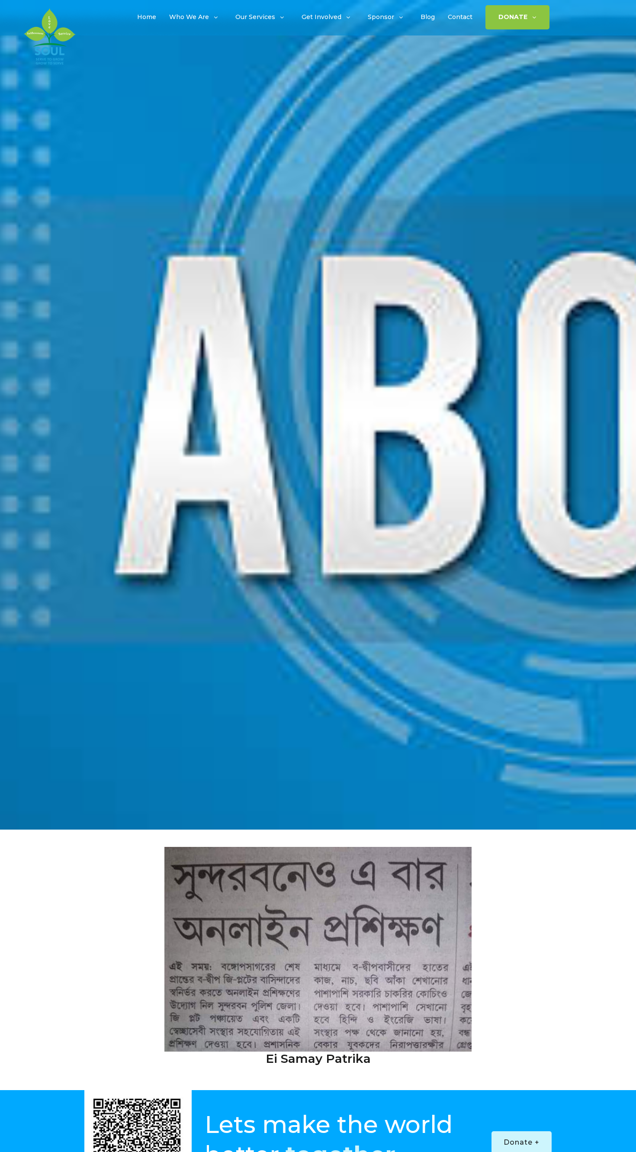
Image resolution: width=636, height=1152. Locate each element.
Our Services (255, 17)
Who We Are (189, 17)
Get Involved (321, 17)
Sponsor (381, 17)
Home (146, 17)
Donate (512, 17)
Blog (428, 17)
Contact (460, 17)
